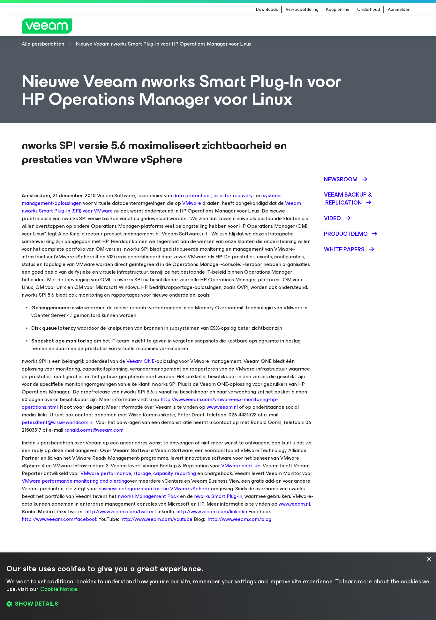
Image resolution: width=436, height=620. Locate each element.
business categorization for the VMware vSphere (153, 488)
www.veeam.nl (222, 407)
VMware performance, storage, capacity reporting (138, 473)
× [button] (428, 559)
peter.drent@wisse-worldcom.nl (58, 422)
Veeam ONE (140, 361)
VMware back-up (240, 465)
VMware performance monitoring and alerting (74, 481)
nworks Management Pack (148, 496)
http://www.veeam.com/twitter (119, 511)
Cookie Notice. (59, 589)
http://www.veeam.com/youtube (156, 519)
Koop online (338, 9)
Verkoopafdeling (302, 9)
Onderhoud (368, 9)
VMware (191, 203)
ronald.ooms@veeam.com (94, 430)
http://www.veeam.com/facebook (59, 519)
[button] (218, 604)
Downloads (267, 9)
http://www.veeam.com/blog (239, 519)
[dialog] (218, 586)
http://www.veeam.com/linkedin (211, 511)
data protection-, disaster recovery (213, 195)
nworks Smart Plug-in (218, 496)
